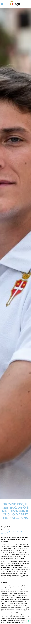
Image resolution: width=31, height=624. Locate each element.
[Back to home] (15, 4)
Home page (5, 532)
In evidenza (13, 532)
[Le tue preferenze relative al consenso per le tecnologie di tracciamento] (28, 621)
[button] (2, 4)
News (19, 532)
